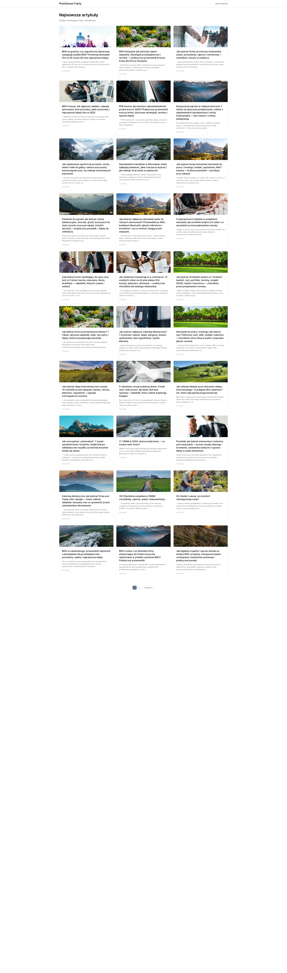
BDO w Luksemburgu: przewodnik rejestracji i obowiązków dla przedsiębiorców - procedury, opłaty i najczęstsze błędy (86, 554)
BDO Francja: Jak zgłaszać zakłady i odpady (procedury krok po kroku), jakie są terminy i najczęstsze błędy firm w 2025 (86, 109)
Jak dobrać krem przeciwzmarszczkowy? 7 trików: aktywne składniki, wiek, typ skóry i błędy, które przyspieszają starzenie (85, 334)
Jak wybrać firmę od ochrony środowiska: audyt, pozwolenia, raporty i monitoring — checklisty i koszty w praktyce (199, 54)
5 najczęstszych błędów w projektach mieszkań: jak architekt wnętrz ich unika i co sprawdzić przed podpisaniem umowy (200, 222)
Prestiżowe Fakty (70, 3)
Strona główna (221, 3)
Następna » (149, 588)
